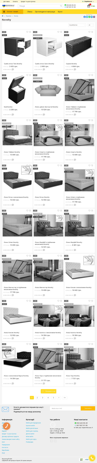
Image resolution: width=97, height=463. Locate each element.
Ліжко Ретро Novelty (42, 197)
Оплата (15, 1)
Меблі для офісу (31, 439)
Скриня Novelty (71, 64)
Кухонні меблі (30, 425)
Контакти (5, 447)
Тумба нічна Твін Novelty (13, 64)
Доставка (6, 1)
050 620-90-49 (70, 5)
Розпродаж (29, 442)
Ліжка (29, 11)
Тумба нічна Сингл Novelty (44, 64)
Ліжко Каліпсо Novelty (74, 332)
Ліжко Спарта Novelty (74, 152)
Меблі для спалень (32, 431)
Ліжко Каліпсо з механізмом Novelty (48, 332)
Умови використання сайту (10, 439)
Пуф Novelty (8, 107)
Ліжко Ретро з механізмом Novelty (16, 197)
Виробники (5, 450)
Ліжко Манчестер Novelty (44, 287)
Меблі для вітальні (32, 428)
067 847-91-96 (70, 7)
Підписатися (87, 408)
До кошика (26, 69)
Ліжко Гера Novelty (73, 376)
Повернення (6, 445)
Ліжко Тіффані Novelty (12, 152)
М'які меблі (29, 436)
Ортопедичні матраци (45, 11)
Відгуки (4, 431)
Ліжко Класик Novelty (11, 332)
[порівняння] (30, 32)
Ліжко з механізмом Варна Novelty (16, 376)
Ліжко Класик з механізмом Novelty (78, 287)
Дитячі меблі (30, 434)
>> (65, 397)
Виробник (8, 16)
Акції (3, 453)
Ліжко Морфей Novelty (74, 242)
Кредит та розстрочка (28, 1)
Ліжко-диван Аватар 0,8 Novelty (46, 107)
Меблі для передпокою (33, 423)
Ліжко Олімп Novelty (11, 242)
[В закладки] (27, 32)
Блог (3, 442)
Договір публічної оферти (10, 436)
